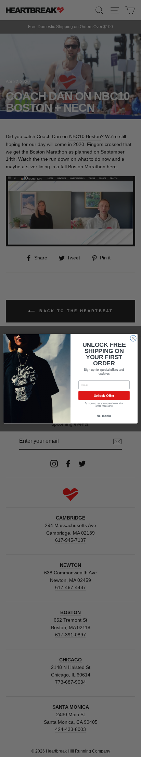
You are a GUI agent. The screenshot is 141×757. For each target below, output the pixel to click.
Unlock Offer (104, 395)
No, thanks (104, 415)
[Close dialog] (133, 338)
